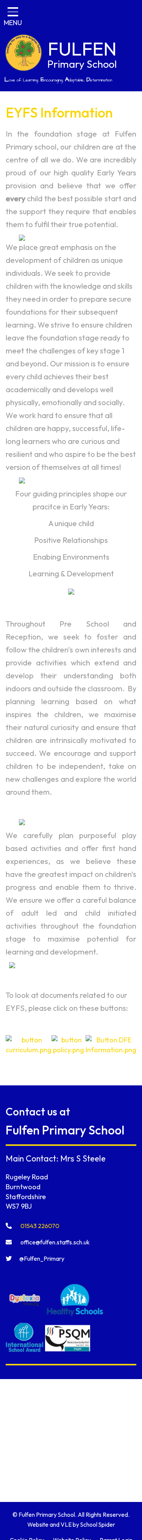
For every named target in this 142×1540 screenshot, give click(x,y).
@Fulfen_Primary (41, 1258)
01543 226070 (39, 1226)
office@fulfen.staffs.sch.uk (54, 1242)
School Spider (97, 1524)
